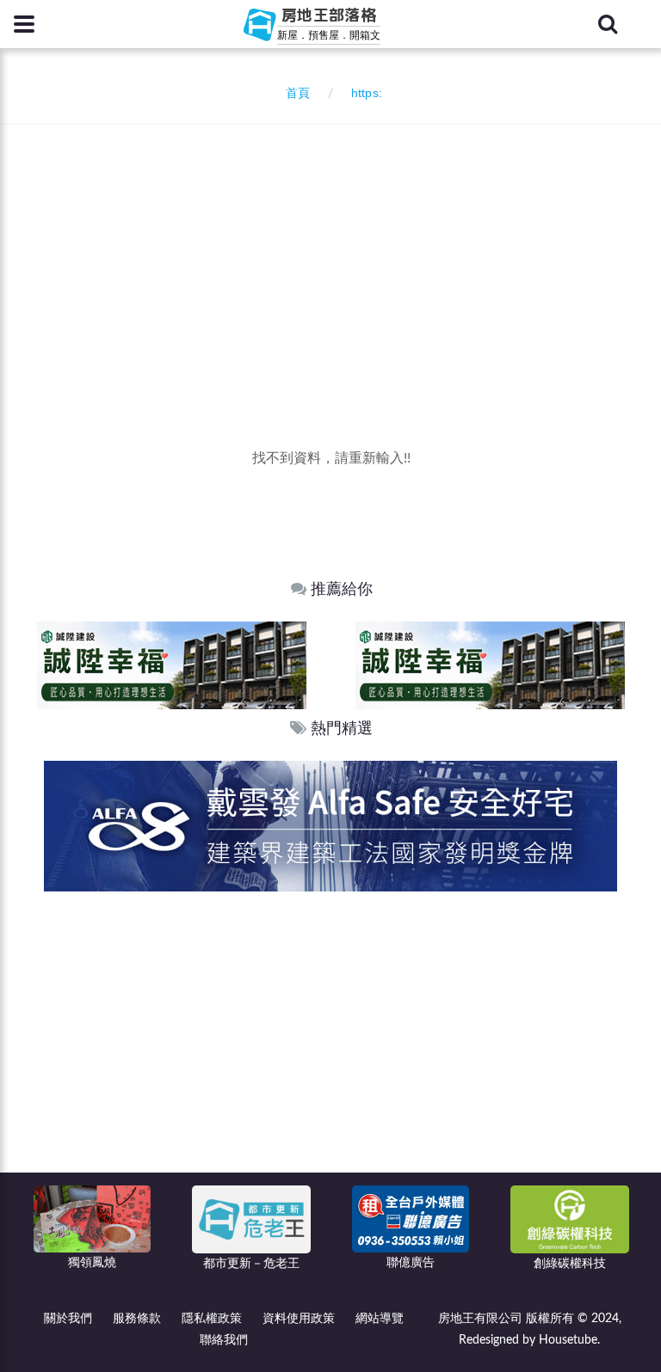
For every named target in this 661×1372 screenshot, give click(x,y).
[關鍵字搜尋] (607, 24)
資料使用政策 (299, 1319)
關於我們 (68, 1319)
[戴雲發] (330, 825)
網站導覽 (379, 1319)
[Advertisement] (337, 253)
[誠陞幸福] (171, 664)
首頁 (294, 94)
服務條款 (137, 1319)
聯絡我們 (224, 1340)
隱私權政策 (212, 1319)
